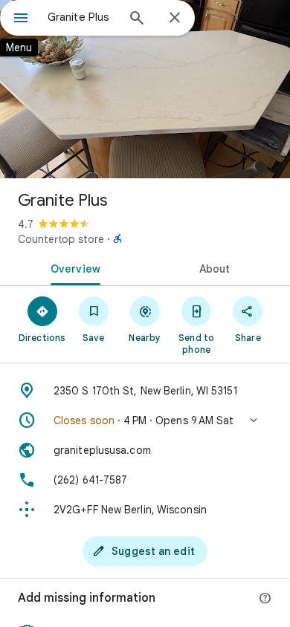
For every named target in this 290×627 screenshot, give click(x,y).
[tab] (72, 267)
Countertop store (61, 239)
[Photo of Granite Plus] (145, 89)
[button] (145, 420)
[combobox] (82, 17)
